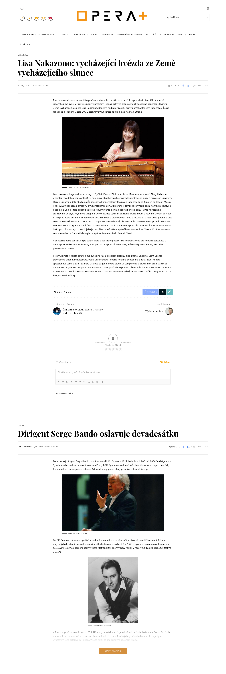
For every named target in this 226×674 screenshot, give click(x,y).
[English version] (50, 18)
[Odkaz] (93, 382)
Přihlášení (164, 362)
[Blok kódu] (89, 382)
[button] (208, 8)
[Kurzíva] (63, 382)
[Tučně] (58, 382)
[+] (101, 382)
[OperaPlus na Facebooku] (22, 18)
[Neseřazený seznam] (80, 382)
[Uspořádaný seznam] (76, 382)
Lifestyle (23, 55)
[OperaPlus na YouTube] (36, 18)
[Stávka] (71, 382)
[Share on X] (162, 292)
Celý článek (113, 651)
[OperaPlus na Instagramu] (43, 18)
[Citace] (84, 382)
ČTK (20, 447)
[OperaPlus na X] (29, 18)
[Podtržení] (67, 382)
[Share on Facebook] (183, 85)
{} (97, 382)
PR (19, 86)
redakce (27, 447)
